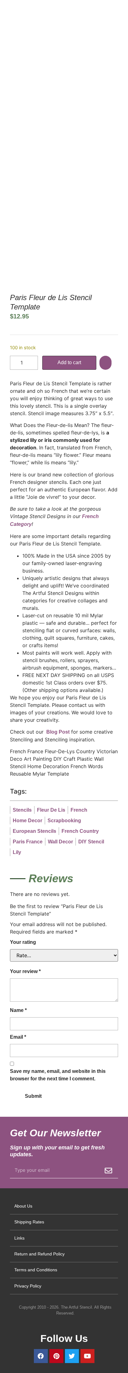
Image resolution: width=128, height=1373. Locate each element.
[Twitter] (72, 1356)
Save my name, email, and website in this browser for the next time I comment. (58, 1075)
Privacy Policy (27, 1285)
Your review (25, 971)
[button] (106, 363)
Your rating (23, 942)
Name (18, 1010)
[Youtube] (87, 1356)
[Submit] (108, 1170)
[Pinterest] (56, 1356)
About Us (23, 1206)
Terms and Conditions (35, 1269)
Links (19, 1238)
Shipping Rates (29, 1221)
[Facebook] (41, 1356)
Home (15, 103)
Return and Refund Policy (39, 1253)
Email (18, 1037)
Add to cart (69, 362)
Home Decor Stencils (49, 103)
